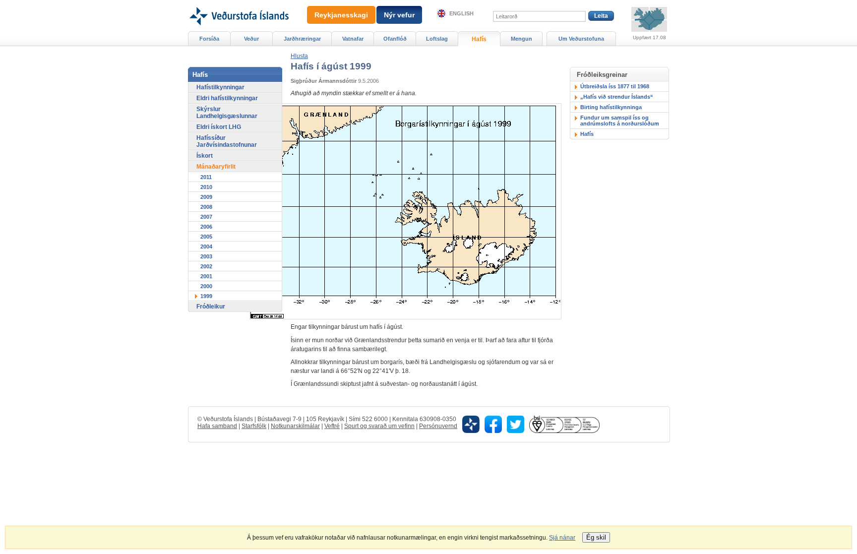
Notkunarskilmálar (295, 426)
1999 (206, 296)
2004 (206, 246)
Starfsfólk (254, 426)
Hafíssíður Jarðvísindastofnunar (226, 141)
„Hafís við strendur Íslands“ (616, 97)
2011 (206, 177)
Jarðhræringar (302, 39)
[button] (299, 56)
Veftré (332, 426)
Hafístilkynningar (220, 87)
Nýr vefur (399, 15)
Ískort (204, 155)
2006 (206, 227)
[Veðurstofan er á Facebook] (493, 423)
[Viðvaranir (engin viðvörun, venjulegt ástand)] (649, 19)
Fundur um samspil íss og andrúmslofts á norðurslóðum (619, 120)
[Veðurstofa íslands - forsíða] (238, 3)
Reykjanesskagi (341, 15)
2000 (206, 286)
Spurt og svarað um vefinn (379, 426)
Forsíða (209, 39)
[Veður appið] (471, 423)
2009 (206, 197)
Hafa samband (217, 426)
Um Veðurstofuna (581, 39)
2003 (206, 256)
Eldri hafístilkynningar (227, 98)
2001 (206, 276)
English (461, 13)
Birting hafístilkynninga (611, 107)
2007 (206, 217)
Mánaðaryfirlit (216, 166)
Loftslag (437, 39)
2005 (206, 237)
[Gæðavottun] (564, 423)
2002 (206, 266)
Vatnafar (353, 39)
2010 (206, 187)
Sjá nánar (562, 537)
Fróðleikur (210, 306)
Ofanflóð (395, 39)
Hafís (587, 134)
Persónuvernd (438, 426)
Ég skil (596, 537)
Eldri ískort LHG (218, 126)
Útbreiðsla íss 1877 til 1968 (614, 86)
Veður (251, 39)
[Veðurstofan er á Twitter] (515, 423)
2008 (206, 207)
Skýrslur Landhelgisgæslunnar (226, 113)
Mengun (521, 39)
